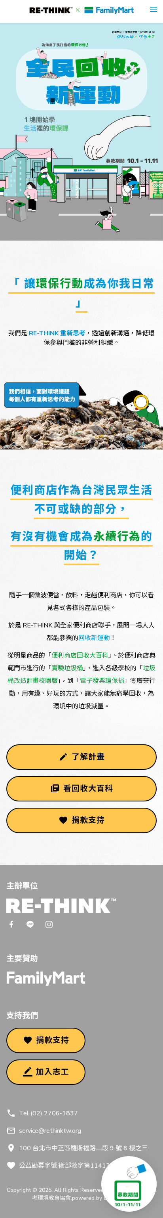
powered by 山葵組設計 (101, 1198)
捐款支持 (88, 820)
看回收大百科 (88, 788)
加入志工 (52, 1072)
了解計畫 (88, 756)
